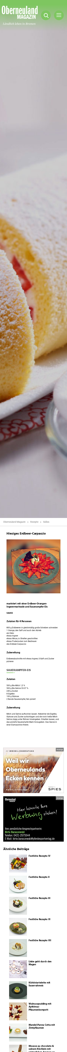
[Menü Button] (59, 15)
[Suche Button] (46, 15)
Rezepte (34, 522)
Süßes (46, 522)
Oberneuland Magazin (14, 522)
